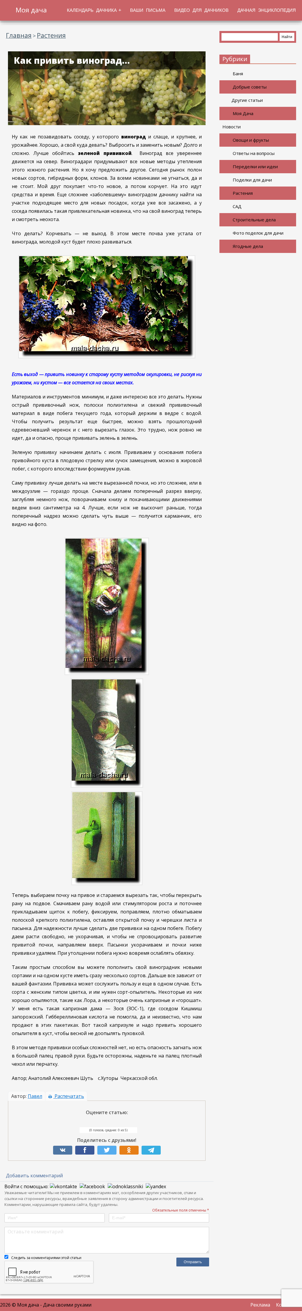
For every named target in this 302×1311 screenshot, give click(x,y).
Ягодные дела (248, 246)
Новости (231, 127)
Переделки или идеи (255, 166)
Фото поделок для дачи (258, 233)
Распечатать (68, 1096)
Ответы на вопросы (254, 153)
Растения (243, 193)
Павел (35, 1096)
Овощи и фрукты (251, 140)
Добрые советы (250, 87)
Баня (238, 73)
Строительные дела (254, 220)
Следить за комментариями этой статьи (46, 1257)
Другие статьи (247, 100)
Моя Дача (243, 113)
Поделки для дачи (252, 180)
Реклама (260, 1305)
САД (237, 206)
